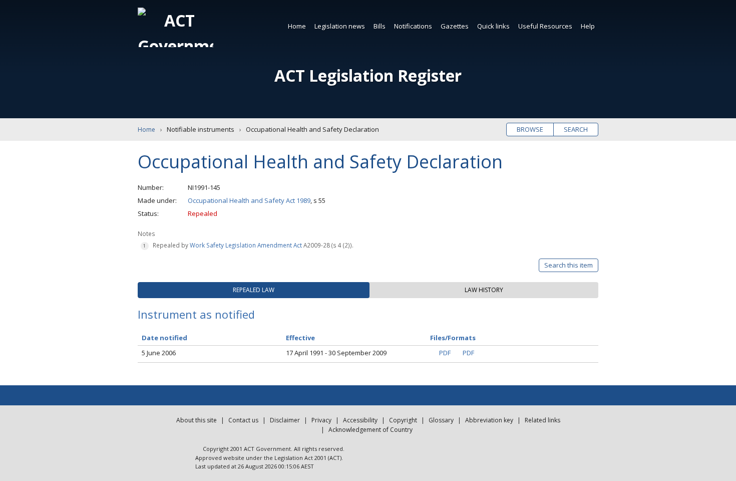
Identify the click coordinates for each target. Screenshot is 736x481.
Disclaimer (285, 420)
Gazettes (455, 26)
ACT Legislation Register (368, 75)
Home (297, 26)
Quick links (493, 26)
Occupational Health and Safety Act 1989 (249, 200)
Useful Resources (545, 26)
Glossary (441, 420)
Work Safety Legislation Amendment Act (246, 245)
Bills (380, 26)
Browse (530, 129)
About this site (196, 420)
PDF (445, 352)
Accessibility (360, 420)
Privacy (321, 420)
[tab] (254, 290)
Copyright (403, 420)
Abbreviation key (489, 420)
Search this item (568, 265)
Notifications (413, 26)
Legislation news (339, 26)
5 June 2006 (159, 352)
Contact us (243, 420)
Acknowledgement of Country (370, 429)
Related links (542, 420)
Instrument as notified (196, 314)
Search (576, 129)
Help (588, 26)
